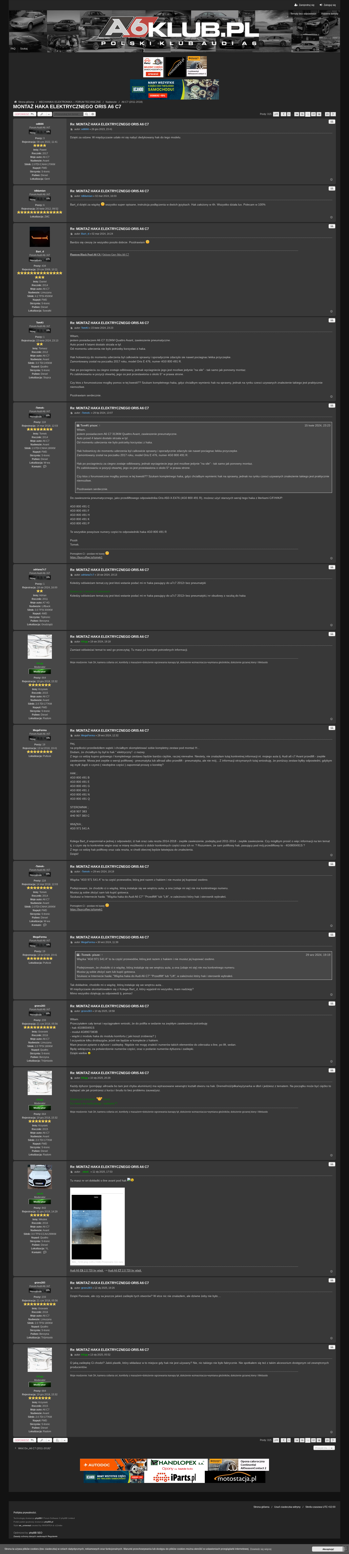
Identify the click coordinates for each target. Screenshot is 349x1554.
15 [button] (302, 114)
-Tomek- (39, 407)
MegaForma (40, 730)
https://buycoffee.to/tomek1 (86, 557)
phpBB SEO (35, 1532)
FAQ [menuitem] (13, 48)
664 (44, 677)
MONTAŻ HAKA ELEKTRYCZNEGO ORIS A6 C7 (67, 106)
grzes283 (40, 1005)
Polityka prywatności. (25, 1512)
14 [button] (296, 114)
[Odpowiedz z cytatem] (332, 122)
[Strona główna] (174, 31)
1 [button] (288, 114)
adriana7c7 (39, 569)
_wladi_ (40, 1193)
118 (44, 422)
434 (44, 265)
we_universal (25, 1525)
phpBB (38, 1518)
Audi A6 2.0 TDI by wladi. (87, 1270)
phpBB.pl (48, 1522)
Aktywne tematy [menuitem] (329, 13)
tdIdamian (39, 190)
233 (44, 1020)
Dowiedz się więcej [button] (260, 1549)
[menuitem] (30, 1536)
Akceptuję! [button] (328, 1549)
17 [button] (313, 114)
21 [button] (327, 114)
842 (44, 1208)
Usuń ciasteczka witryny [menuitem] (287, 1507)
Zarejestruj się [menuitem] (306, 5)
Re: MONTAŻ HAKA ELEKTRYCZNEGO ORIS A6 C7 (109, 124)
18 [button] (319, 114)
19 (43, 744)
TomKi (39, 322)
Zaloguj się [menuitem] (330, 5)
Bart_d (40, 251)
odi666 (40, 124)
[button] (276, 114)
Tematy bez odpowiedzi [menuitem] (303, 13)
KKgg (40, 663)
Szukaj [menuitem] (24, 48)
